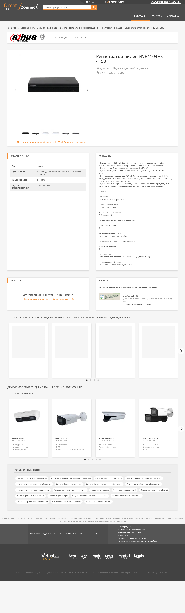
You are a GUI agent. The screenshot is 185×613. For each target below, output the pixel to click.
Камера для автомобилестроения (66, 501)
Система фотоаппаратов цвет (69, 484)
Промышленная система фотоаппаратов (143, 478)
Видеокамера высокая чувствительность (89, 495)
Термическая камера (100, 490)
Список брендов (124, 526)
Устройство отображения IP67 (98, 501)
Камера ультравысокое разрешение (32, 501)
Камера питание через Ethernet (154, 490)
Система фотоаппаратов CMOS (108, 478)
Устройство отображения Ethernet (126, 495)
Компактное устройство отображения (70, 490)
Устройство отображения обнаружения (143, 484)
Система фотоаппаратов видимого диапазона (71, 478)
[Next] (87, 90)
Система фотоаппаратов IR (124, 490)
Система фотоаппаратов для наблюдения (104, 484)
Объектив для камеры (58, 495)
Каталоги (157, 15)
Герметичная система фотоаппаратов (33, 490)
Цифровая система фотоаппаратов (32, 478)
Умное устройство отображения (30, 495)
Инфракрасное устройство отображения (34, 484)
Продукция (139, 15)
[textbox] (67, 7)
